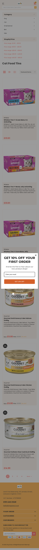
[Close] (36, 255)
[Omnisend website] (19, 293)
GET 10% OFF (19, 281)
